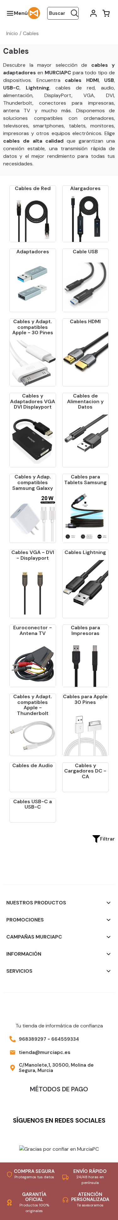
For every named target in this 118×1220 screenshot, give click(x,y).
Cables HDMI (85, 321)
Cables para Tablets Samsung (85, 479)
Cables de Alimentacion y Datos (85, 401)
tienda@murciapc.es (44, 1052)
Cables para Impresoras (85, 630)
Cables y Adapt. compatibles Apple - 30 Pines (32, 327)
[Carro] (105, 13)
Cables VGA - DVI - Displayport (32, 555)
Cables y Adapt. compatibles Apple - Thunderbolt (32, 705)
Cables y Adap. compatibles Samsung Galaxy (32, 482)
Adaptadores (32, 251)
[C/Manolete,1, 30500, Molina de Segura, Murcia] (12, 1068)
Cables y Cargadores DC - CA (85, 771)
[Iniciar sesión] (93, 13)
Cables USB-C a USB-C (32, 804)
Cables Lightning (85, 552)
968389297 (32, 1039)
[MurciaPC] (34, 12)
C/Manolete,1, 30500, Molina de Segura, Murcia (56, 1068)
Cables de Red (33, 188)
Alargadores (85, 188)
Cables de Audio (32, 765)
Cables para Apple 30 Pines (85, 699)
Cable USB (85, 251)
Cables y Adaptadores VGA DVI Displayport (32, 401)
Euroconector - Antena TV (32, 630)
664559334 (65, 1039)
